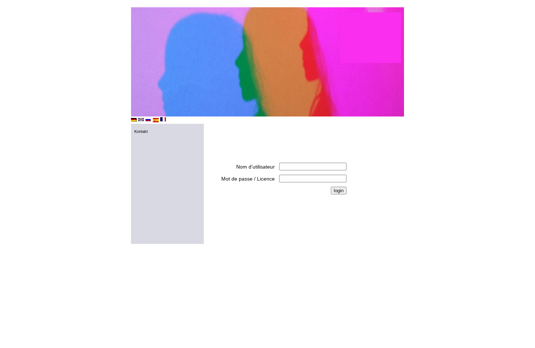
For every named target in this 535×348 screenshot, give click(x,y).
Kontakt (141, 131)
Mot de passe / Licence (248, 179)
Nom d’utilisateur (255, 167)
